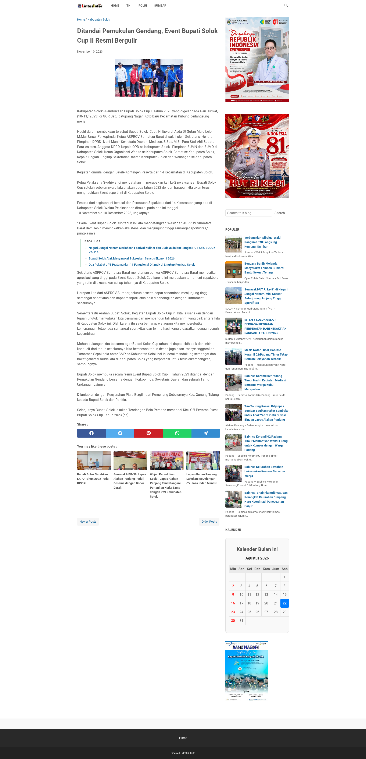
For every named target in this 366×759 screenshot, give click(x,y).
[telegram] (205, 433)
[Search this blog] (286, 5)
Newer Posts (88, 521)
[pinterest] (148, 433)
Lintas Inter (188, 752)
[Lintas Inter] (90, 5)
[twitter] (120, 433)
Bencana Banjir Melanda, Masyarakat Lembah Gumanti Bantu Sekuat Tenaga (264, 268)
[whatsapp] (177, 433)
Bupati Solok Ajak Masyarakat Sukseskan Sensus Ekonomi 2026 (132, 258)
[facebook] (91, 433)
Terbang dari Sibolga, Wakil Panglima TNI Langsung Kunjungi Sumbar (262, 242)
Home (115, 5)
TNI (128, 5)
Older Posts (209, 521)
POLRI (143, 5)
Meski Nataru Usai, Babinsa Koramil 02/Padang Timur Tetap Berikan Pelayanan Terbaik (266, 354)
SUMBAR (160, 5)
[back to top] (357, 749)
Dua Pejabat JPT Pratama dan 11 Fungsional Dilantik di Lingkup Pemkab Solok (142, 264)
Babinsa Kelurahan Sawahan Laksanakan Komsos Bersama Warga (264, 471)
